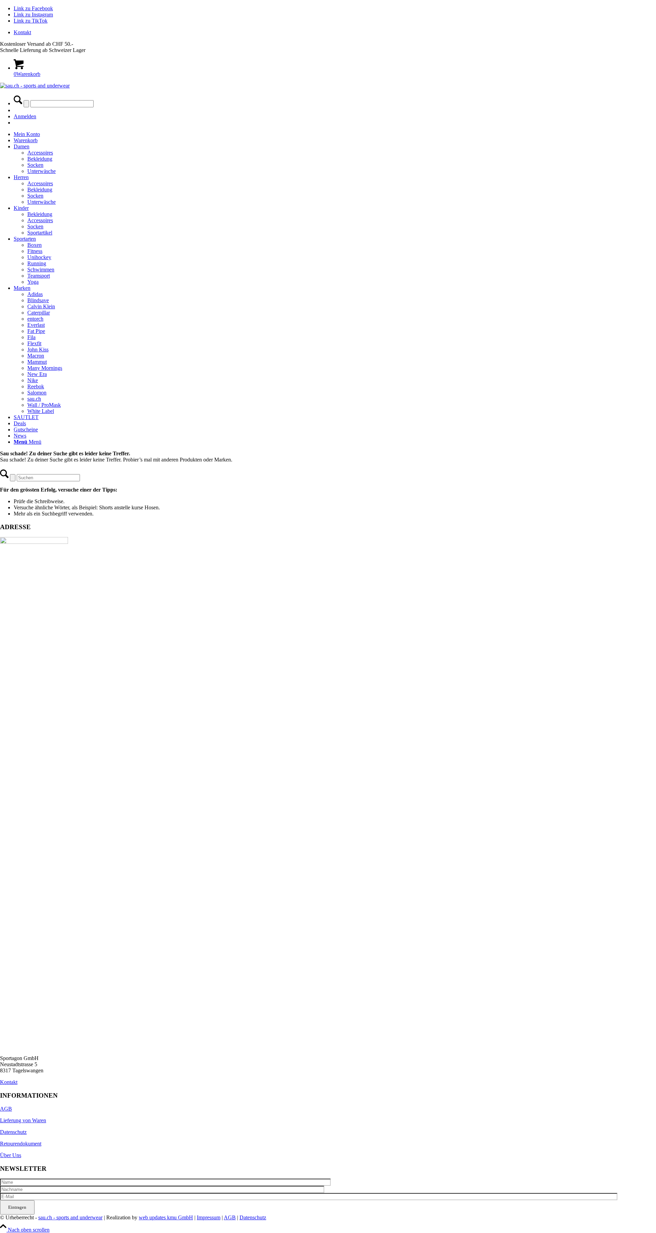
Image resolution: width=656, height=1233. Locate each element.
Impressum (208, 1217)
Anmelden (25, 116)
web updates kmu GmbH (166, 1217)
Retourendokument (20, 1144)
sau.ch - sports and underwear (70, 1217)
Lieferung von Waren (23, 1120)
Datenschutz (13, 1132)
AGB (6, 1109)
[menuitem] (335, 32)
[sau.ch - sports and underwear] (35, 86)
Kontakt (22, 32)
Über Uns (10, 1155)
